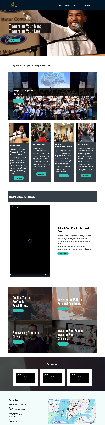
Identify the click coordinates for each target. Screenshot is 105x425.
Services (67, 5)
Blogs (74, 5)
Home (59, 5)
